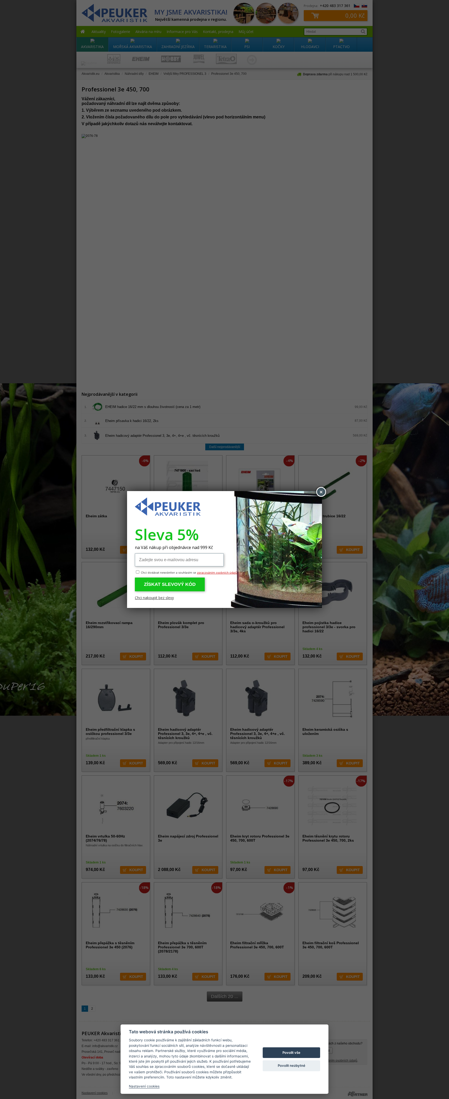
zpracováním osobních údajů (217, 572)
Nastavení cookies (144, 1086)
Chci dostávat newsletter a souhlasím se (188, 572)
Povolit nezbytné (291, 1065)
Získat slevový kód (170, 584)
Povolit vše (291, 1052)
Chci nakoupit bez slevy (154, 597)
